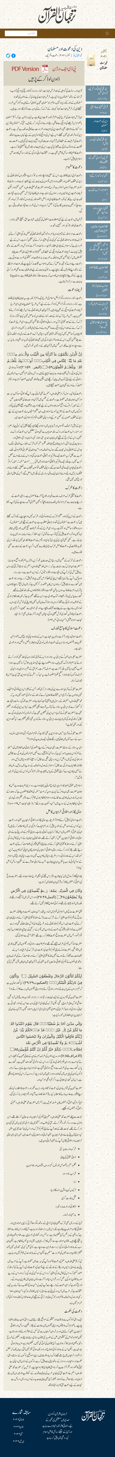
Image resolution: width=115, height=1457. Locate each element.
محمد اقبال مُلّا (77, 55)
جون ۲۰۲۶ (19, 1426)
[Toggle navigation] (107, 33)
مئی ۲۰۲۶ (18, 1434)
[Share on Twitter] (8, 55)
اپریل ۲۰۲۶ (18, 1441)
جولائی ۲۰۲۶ (18, 1419)
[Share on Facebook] (13, 55)
